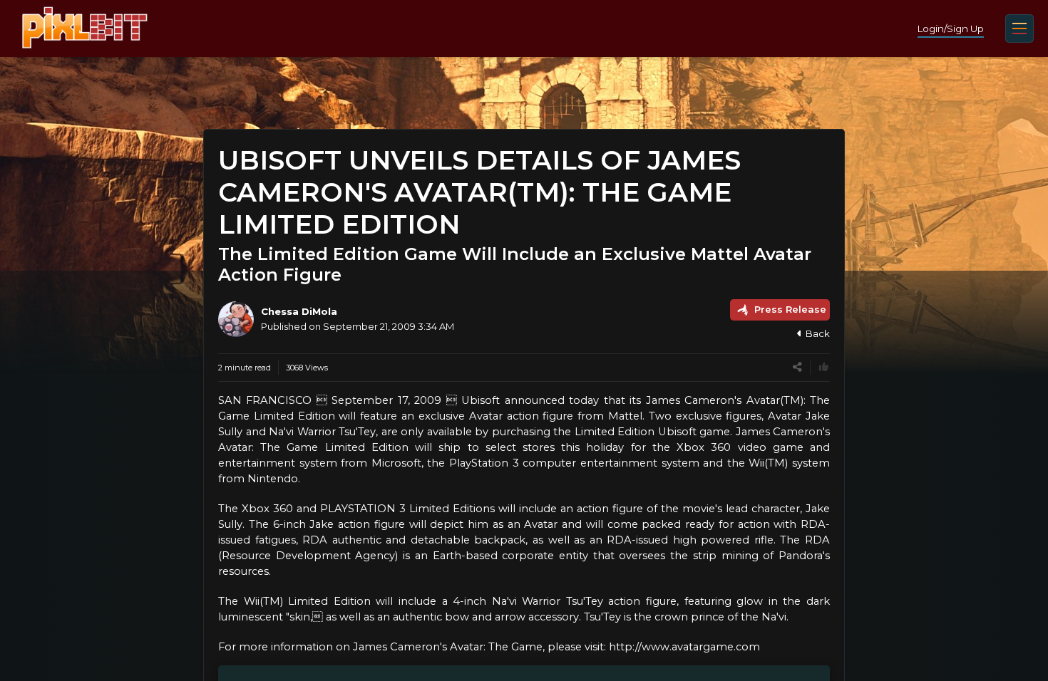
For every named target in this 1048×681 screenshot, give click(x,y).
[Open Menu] (1019, 28)
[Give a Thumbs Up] (824, 367)
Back (818, 333)
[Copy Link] (797, 367)
